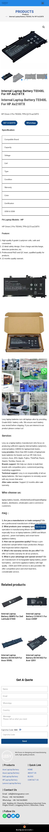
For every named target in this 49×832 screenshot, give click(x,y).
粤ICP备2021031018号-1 (24, 830)
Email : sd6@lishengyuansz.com (16, 794)
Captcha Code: (11, 729)
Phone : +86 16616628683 (13, 797)
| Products (9, 765)
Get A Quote (40, 527)
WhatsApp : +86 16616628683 (15, 800)
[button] (42, 3)
